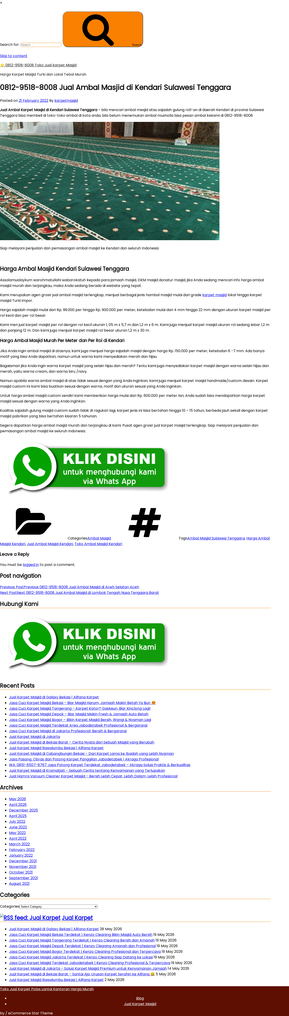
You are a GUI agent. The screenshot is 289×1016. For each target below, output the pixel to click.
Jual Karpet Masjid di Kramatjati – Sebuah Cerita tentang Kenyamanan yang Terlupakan (87, 770)
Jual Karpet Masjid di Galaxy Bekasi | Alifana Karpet (54, 697)
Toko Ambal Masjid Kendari (98, 543)
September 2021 (23, 878)
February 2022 (22, 849)
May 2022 (17, 832)
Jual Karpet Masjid (140, 1004)
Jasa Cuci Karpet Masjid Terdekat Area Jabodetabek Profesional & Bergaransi (78, 725)
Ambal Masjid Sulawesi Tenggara (216, 538)
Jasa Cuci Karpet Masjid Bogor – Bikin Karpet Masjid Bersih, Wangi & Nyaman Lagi (80, 719)
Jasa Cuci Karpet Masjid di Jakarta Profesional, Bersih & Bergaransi (68, 731)
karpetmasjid (66, 100)
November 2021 (22, 866)
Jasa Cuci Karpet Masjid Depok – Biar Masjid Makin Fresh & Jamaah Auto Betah (78, 714)
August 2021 (19, 883)
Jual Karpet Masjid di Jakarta (34, 736)
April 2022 (17, 838)
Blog (140, 998)
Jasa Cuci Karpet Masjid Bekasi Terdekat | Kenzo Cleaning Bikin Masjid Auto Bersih (80, 934)
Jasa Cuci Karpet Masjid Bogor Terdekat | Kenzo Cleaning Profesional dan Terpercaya (85, 951)
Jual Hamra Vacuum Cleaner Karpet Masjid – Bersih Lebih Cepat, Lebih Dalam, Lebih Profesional (93, 776)
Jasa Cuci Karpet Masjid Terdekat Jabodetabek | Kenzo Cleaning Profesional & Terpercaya (89, 962)
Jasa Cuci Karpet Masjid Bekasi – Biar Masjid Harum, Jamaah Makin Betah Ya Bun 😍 (82, 702)
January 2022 (21, 855)
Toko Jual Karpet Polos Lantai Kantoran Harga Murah (47, 989)
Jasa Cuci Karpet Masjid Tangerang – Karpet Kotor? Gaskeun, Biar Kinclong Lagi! (80, 708)
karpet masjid (214, 295)
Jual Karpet (77, 917)
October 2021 (21, 872)
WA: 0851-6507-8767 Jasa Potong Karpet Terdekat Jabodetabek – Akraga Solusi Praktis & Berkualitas (99, 764)
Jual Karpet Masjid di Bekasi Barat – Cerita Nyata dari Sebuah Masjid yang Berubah (81, 742)
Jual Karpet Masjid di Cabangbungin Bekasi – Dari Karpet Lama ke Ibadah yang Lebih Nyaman (91, 753)
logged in (31, 564)
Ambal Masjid (99, 538)
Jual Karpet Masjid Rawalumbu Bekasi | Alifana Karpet (56, 748)
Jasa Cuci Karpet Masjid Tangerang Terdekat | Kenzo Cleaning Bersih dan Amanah (82, 940)
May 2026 (17, 799)
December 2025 (23, 810)
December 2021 (23, 861)
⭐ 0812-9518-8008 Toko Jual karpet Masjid (38, 65)
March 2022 (19, 844)
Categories (10, 906)
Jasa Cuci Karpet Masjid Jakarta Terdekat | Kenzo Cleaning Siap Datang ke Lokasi (81, 957)
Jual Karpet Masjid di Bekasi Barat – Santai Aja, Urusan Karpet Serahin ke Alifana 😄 (82, 974)
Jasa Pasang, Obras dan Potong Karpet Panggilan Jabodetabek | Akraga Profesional (84, 759)
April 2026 (18, 804)
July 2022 (17, 821)
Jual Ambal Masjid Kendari (50, 543)
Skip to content (13, 55)
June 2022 (18, 827)
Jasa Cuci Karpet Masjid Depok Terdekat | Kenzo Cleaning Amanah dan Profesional (82, 946)
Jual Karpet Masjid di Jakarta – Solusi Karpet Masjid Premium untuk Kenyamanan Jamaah (88, 968)
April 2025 (18, 815)
